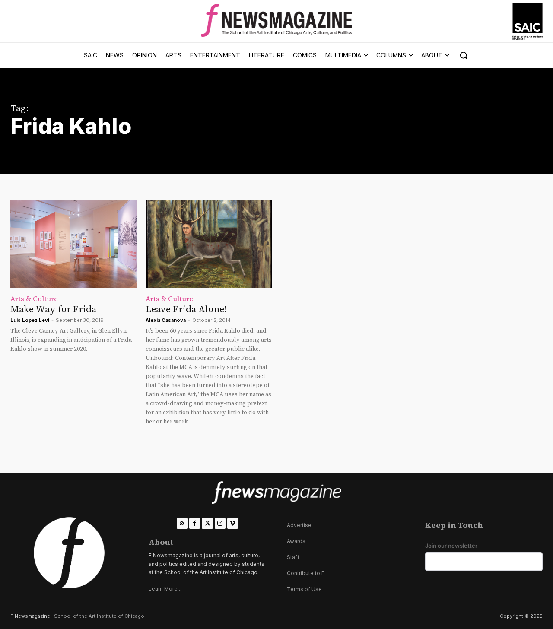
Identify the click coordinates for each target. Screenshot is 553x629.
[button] (463, 55)
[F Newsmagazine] (527, 21)
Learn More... (165, 588)
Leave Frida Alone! (186, 309)
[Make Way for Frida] (73, 244)
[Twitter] (207, 523)
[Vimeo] (232, 523)
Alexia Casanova (166, 320)
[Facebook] (194, 523)
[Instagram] (220, 523)
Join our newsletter (451, 546)
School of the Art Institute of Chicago (99, 616)
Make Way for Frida (53, 309)
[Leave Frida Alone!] (209, 244)
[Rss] (182, 523)
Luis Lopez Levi (29, 320)
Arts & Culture (34, 298)
